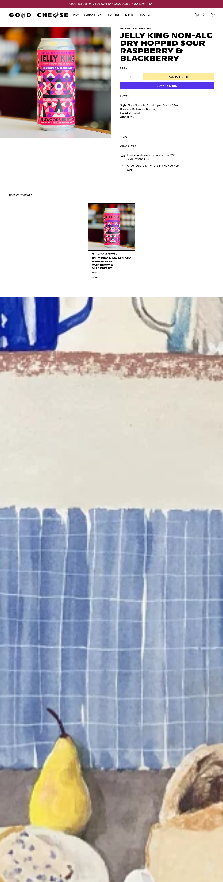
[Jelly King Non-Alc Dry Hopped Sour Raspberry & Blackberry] (111, 227)
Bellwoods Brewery (136, 28)
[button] (76, 15)
